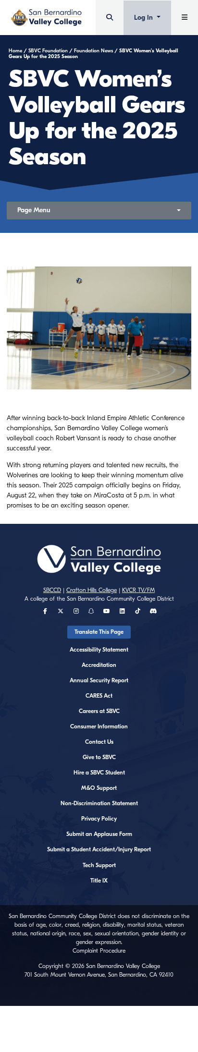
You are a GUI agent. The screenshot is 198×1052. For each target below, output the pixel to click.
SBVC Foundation (48, 51)
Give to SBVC (99, 757)
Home (15, 51)
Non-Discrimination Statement (99, 803)
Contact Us (99, 741)
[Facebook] (45, 611)
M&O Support (99, 788)
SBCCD (52, 590)
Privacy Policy (99, 818)
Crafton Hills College (91, 590)
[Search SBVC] (110, 17)
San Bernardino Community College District (120, 598)
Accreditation (99, 665)
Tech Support (99, 865)
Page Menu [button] (33, 210)
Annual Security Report (99, 680)
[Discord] (153, 611)
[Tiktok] (137, 611)
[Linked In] (122, 611)
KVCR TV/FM (138, 590)
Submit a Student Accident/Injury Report (99, 849)
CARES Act (99, 695)
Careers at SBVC (99, 711)
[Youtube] (106, 611)
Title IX (99, 880)
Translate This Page (99, 632)
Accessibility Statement (99, 649)
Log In (144, 17)
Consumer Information (99, 726)
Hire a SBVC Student (99, 772)
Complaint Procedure (99, 950)
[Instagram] (76, 611)
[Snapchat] (91, 611)
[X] (60, 611)
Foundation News (93, 51)
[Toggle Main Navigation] (184, 17)
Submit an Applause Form (99, 834)
